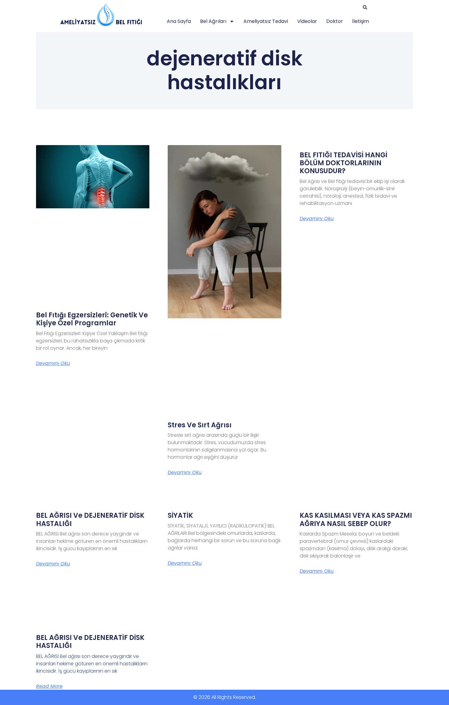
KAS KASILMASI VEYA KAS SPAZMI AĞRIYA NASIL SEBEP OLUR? (356, 519)
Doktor (334, 21)
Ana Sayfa (179, 21)
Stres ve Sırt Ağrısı (200, 425)
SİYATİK (180, 515)
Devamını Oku (53, 363)
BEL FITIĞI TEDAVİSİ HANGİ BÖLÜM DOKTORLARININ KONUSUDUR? (343, 163)
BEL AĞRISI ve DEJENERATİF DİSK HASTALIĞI (90, 519)
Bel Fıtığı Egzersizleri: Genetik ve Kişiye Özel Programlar (92, 319)
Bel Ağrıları (213, 21)
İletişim (360, 21)
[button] (365, 7)
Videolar (307, 21)
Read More (49, 686)
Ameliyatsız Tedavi (265, 21)
